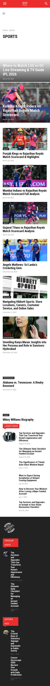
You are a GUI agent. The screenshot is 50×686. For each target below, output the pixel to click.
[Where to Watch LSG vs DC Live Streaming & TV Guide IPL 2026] (25, 62)
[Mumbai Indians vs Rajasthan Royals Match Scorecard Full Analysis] (25, 176)
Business (7, 297)
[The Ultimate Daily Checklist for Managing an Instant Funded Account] (10, 452)
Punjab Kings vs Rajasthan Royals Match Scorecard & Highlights (23, 155)
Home (5, 30)
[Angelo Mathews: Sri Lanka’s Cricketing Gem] (25, 250)
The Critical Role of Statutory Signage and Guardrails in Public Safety (15, 641)
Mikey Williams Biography (18, 419)
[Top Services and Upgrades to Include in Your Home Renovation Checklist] (10, 506)
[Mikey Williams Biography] (25, 405)
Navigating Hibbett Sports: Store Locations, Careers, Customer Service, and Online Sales (22, 305)
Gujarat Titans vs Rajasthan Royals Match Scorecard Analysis (24, 229)
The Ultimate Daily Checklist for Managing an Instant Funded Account (32, 451)
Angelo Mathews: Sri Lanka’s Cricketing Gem (20, 266)
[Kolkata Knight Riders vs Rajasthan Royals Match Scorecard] (25, 103)
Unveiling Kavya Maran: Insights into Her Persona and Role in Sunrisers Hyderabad (24, 345)
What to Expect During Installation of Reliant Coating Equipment (29, 478)
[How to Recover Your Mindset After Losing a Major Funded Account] (10, 492)
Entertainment (9, 337)
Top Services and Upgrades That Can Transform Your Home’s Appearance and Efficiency (32, 437)
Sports (6, 149)
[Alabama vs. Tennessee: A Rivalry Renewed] (25, 368)
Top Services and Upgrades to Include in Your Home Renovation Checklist (32, 504)
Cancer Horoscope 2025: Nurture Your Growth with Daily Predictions (16, 666)
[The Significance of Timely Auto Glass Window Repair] (10, 466)
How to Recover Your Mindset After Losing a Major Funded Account (33, 491)
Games (6, 415)
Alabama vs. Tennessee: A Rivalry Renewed (23, 384)
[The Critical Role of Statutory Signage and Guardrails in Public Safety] (5, 632)
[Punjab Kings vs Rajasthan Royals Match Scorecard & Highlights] (25, 139)
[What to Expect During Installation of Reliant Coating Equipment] (10, 479)
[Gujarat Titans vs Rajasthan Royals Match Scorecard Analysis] (25, 213)
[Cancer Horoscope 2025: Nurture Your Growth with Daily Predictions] (5, 659)
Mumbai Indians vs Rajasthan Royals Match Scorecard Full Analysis (25, 192)
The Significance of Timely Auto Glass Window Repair (31, 463)
